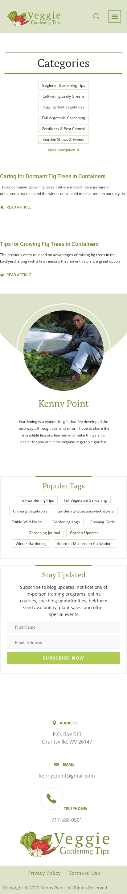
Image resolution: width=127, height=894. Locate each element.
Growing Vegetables (30, 511)
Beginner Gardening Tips (63, 85)
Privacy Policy (44, 872)
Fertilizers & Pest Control (63, 128)
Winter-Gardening (31, 543)
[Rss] (87, 455)
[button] (96, 16)
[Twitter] (40, 455)
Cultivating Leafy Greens (63, 96)
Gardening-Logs (66, 522)
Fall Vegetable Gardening (63, 117)
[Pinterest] (75, 455)
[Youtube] (63, 455)
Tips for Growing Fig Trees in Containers (49, 244)
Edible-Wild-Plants (27, 522)
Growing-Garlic (103, 522)
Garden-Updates (84, 532)
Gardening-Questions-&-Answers (85, 511)
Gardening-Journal (44, 532)
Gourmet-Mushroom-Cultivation (83, 543)
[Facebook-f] (52, 455)
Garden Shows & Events (63, 139)
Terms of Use (84, 872)
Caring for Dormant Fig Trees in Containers (52, 176)
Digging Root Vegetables (63, 107)
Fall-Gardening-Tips (37, 500)
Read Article (18, 207)
